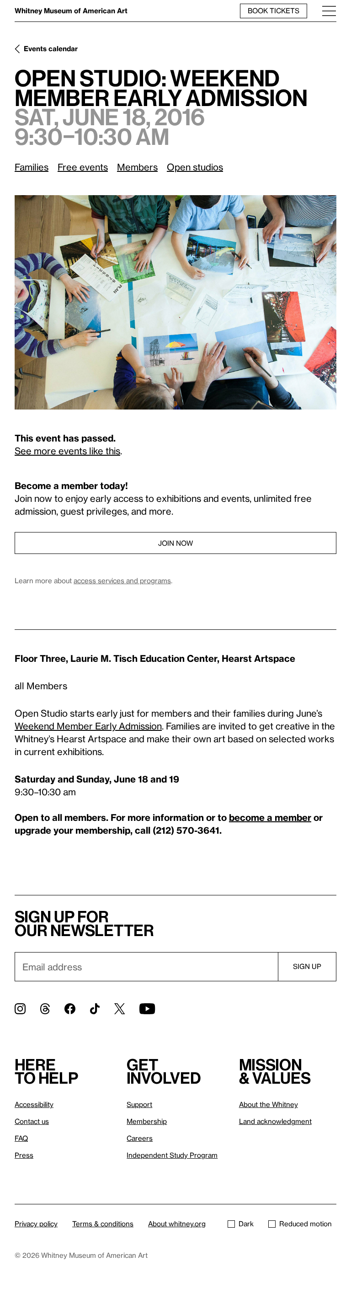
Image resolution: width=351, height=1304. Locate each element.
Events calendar (51, 48)
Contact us (32, 1121)
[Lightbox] (175, 302)
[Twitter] (119, 1009)
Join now (175, 543)
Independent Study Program (172, 1155)
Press (24, 1155)
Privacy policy (36, 1223)
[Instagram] (20, 1009)
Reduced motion (305, 1223)
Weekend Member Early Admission (88, 725)
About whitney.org (177, 1223)
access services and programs (122, 580)
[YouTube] (147, 1009)
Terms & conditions (102, 1223)
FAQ (21, 1138)
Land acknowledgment (275, 1121)
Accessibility (34, 1104)
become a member (270, 817)
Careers (140, 1138)
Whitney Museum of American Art (71, 10)
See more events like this (67, 450)
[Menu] (329, 10)
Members (137, 166)
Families (31, 166)
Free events (83, 166)
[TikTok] (95, 1009)
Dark (246, 1223)
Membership (147, 1121)
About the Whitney (268, 1104)
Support (139, 1104)
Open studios (195, 166)
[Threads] (45, 1009)
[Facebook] (70, 1009)
